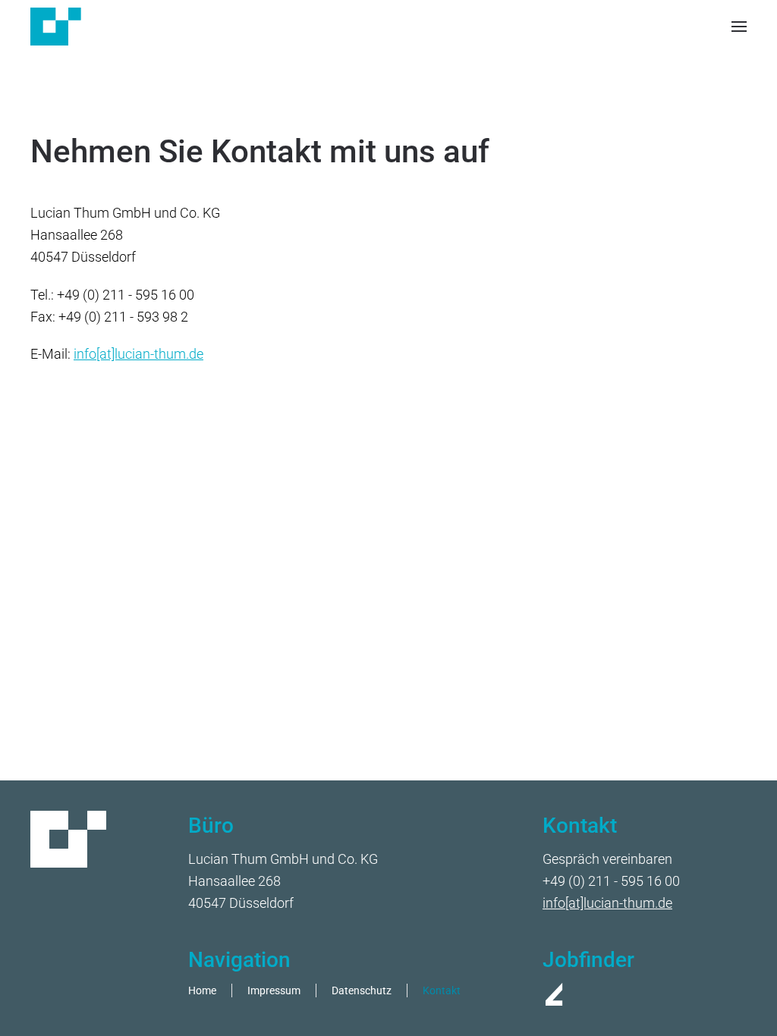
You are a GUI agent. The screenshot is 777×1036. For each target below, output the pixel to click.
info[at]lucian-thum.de (138, 354)
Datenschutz (362, 990)
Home (202, 990)
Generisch (375, 112)
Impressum (273, 990)
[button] (739, 26)
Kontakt (442, 990)
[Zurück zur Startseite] (55, 27)
